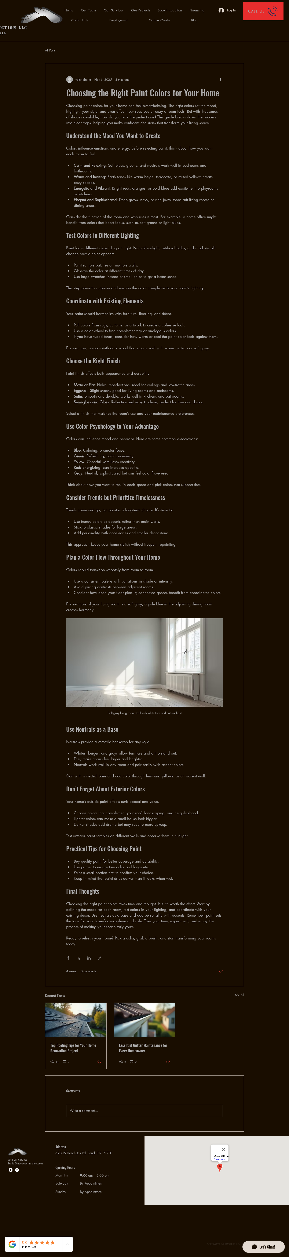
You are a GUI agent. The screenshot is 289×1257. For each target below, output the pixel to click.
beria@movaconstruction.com (25, 1163)
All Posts (50, 50)
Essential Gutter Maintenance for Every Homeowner (143, 1047)
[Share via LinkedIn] (89, 958)
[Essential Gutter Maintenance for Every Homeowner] (144, 1020)
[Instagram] (17, 1170)
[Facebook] (10, 1170)
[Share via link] (99, 958)
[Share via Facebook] (68, 958)
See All (239, 995)
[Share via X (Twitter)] (79, 958)
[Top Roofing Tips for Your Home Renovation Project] (75, 1020)
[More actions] (220, 79)
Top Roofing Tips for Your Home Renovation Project (73, 1047)
